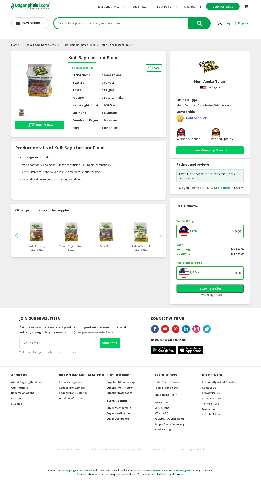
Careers (16, 398)
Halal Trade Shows (166, 382)
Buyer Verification (118, 413)
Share (156, 68)
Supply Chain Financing (169, 424)
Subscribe (110, 343)
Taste (76, 90)
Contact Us (209, 387)
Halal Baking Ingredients (78, 45)
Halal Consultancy (108, 6)
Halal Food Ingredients (41, 45)
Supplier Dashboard (120, 393)
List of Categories (70, 382)
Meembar (158, 449)
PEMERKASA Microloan (169, 418)
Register (244, 23)
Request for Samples (72, 387)
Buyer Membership (119, 408)
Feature (78, 97)
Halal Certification (71, 398)
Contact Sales (222, 6)
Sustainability (211, 414)
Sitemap (16, 403)
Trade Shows (138, 6)
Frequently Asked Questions (220, 382)
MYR (193, 231)
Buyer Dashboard (118, 418)
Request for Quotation (73, 393)
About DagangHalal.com (27, 382)
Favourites (188, 6)
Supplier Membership (121, 382)
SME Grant (161, 402)
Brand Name (81, 75)
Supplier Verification (120, 387)
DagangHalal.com (68, 449)
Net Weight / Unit (85, 105)
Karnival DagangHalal (189, 449)
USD (193, 273)
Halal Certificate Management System (116, 449)
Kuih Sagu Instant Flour (117, 45)
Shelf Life (79, 113)
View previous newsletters (93, 332)
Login (229, 23)
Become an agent (22, 393)
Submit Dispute (212, 398)
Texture (78, 82)
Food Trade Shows (166, 387)
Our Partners (19, 387)
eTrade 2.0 (161, 413)
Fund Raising (162, 429)
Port (75, 128)
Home (15, 45)
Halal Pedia (164, 6)
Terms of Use (210, 403)
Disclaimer (209, 409)
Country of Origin (85, 120)
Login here (222, 188)
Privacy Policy (211, 393)
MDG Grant (161, 408)
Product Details (82, 68)
